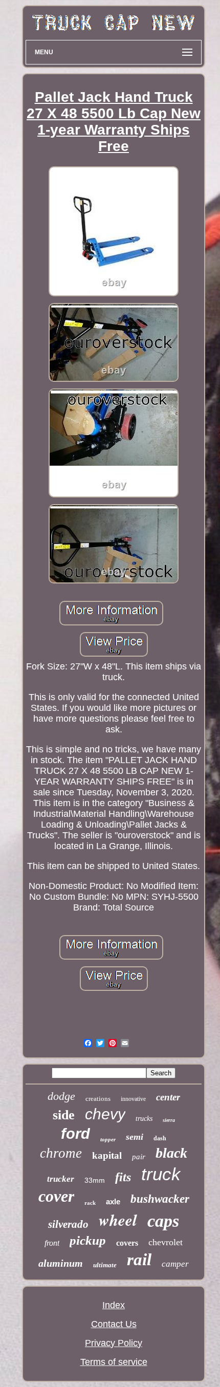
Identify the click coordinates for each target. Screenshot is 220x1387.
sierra (169, 1120)
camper (175, 1264)
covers (127, 1243)
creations (98, 1098)
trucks (144, 1118)
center (168, 1097)
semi (134, 1137)
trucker (60, 1179)
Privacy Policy (113, 1343)
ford (75, 1133)
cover (56, 1196)
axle (113, 1201)
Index (113, 1305)
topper (108, 1139)
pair (138, 1157)
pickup (88, 1240)
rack (90, 1203)
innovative (133, 1098)
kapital (107, 1155)
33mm (94, 1180)
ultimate (105, 1265)
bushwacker (159, 1199)
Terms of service (113, 1362)
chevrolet (165, 1242)
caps (163, 1220)
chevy (105, 1114)
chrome (61, 1153)
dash (159, 1138)
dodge (61, 1096)
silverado (68, 1224)
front (52, 1243)
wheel (118, 1219)
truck (161, 1174)
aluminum (60, 1263)
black (171, 1153)
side (64, 1115)
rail (139, 1259)
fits (123, 1177)
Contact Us (114, 1324)
